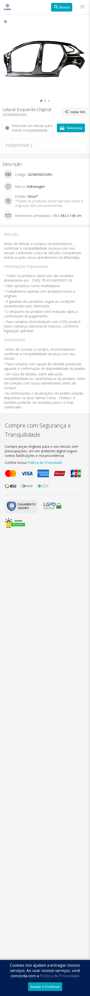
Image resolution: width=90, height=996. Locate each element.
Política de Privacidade (59, 975)
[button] (6, 21)
